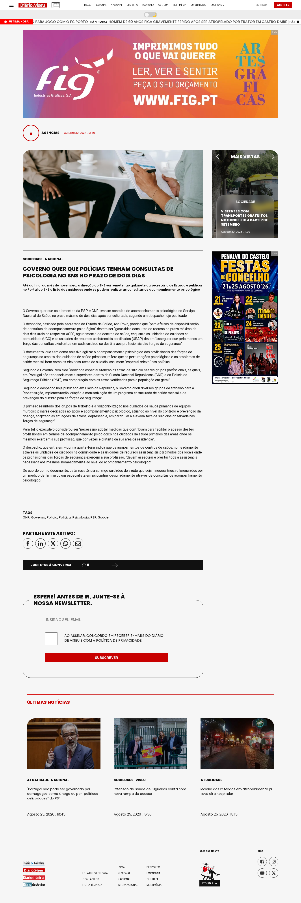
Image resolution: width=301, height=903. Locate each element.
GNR (26, 517)
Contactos (90, 879)
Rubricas (216, 5)
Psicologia (80, 517)
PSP (94, 517)
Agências (50, 132)
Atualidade (38, 780)
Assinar (283, 5)
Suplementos (198, 5)
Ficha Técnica (92, 885)
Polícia (52, 517)
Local (87, 5)
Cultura (163, 5)
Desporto (132, 5)
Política (65, 517)
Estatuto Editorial (95, 873)
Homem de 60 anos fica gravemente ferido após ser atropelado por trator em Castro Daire (185, 21)
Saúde (103, 517)
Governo (38, 517)
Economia (148, 5)
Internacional (128, 885)
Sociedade (33, 259)
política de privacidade (119, 640)
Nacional (116, 5)
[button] (217, 157)
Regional (100, 5)
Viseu (141, 780)
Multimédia (179, 5)
